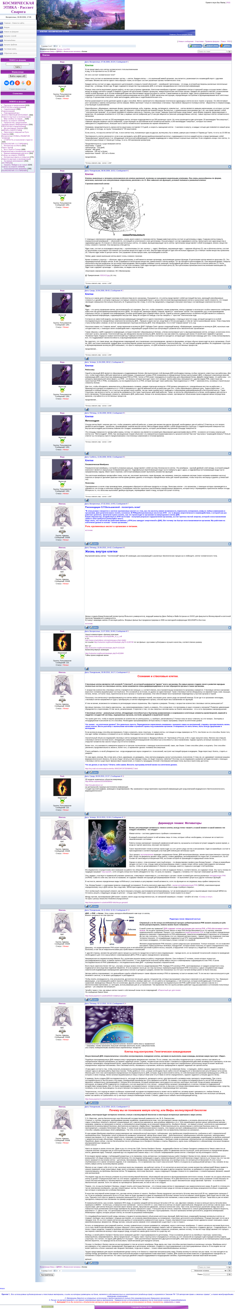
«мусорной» (107, 872)
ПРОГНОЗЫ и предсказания (13, 107)
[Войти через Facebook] (12, 83)
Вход (190, 34)
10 (129, 672)
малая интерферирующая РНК (184, 885)
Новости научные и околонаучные (16, 117)
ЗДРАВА (59, 51)
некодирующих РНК (218, 876)
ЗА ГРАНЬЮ (7, 163)
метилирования (147, 854)
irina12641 (66, 49)
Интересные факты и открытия (16, 157)
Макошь (59, 49)
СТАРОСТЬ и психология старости (18, 140)
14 (125, 1003)
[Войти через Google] (23, 82)
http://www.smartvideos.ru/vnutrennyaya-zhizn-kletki (105, 640)
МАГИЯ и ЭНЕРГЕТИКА (11, 130)
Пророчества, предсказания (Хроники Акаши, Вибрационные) (14, 123)
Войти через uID (17, 76)
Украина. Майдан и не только (15, 165)
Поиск (223, 41)
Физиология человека (72, 51)
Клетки (84, 51)
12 (124, 817)
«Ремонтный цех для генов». (169, 990)
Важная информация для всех (16, 153)
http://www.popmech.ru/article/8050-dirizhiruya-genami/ (106, 902)
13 (128, 910)
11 (123, 776)
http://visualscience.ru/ (94, 785)
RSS (228, 3)
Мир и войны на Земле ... (14, 119)
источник (89, 530)
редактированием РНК (194, 932)
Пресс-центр (7, 147)
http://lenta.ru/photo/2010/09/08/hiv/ (98, 781)
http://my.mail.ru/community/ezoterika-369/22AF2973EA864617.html (111, 768)
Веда (62, 62)
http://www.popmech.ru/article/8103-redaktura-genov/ (105, 996)
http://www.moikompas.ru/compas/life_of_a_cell (103, 636)
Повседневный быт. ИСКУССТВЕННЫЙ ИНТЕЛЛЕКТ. (14, 114)
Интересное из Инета (12, 146)
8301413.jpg (105, 275)
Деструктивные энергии (13, 128)
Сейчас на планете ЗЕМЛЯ (13, 121)
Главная (172, 34)
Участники (199, 41)
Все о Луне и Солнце (12, 149)
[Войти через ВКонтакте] (6, 83)
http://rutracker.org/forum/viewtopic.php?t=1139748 (113, 642)
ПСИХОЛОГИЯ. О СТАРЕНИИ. (14, 144)
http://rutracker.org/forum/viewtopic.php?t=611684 (104, 653)
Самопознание (10, 109)
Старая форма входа (17, 89)
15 (129, 1107)
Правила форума (212, 41)
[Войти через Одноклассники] (28, 83)
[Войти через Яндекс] (17, 83)
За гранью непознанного (14, 161)
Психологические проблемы (15, 169)
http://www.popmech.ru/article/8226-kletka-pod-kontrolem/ (107, 1099)
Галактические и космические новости (17, 151)
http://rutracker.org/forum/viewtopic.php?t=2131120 (105, 648)
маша (2, 1288)
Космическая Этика (47, 51)
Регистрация (182, 34)
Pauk (62, 631)
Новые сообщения (185, 41)
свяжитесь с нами (172, 1302)
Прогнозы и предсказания (14, 105)
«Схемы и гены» (205, 897)
